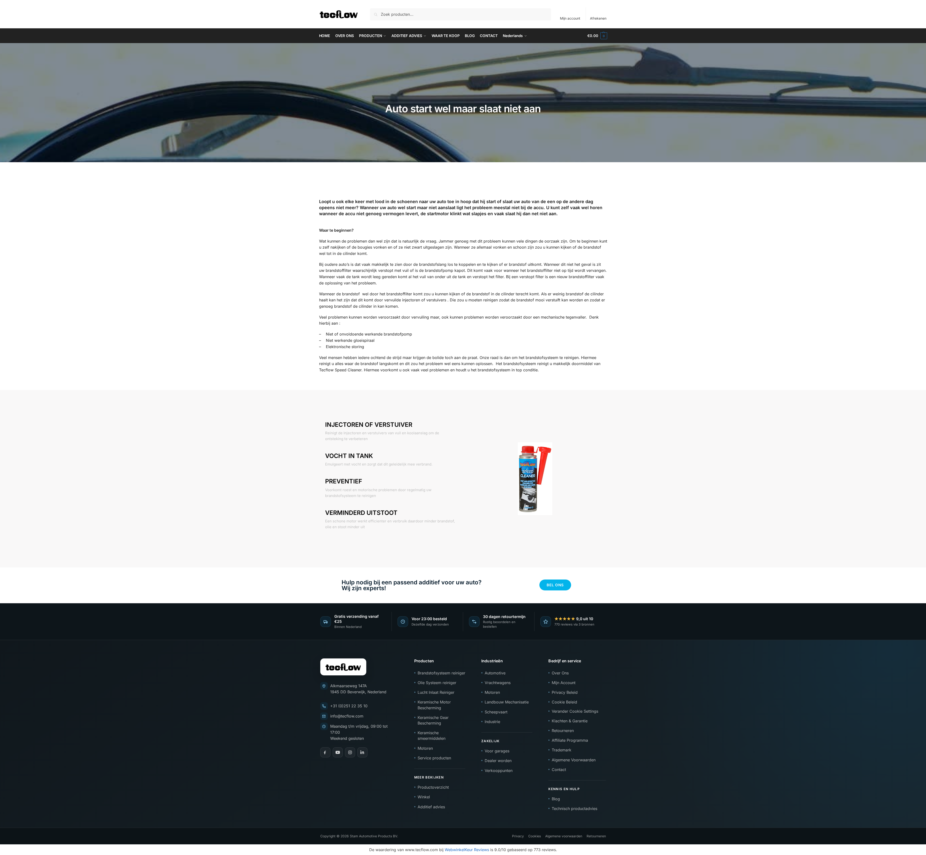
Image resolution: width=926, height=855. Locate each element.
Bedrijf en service (564, 660)
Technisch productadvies (574, 808)
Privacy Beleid (565, 692)
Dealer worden (498, 760)
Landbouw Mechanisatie (507, 702)
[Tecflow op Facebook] (325, 752)
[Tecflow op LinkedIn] (362, 752)
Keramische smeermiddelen (431, 735)
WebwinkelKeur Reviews (467, 849)
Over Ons (560, 673)
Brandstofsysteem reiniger (441, 673)
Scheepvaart (496, 712)
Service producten (434, 758)
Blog (556, 798)
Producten (424, 660)
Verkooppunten (499, 770)
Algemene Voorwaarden (574, 759)
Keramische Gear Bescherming (433, 720)
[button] (597, 36)
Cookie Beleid (564, 702)
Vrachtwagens (498, 682)
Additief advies (431, 806)
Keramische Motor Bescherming (434, 705)
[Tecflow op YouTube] (338, 752)
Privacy (518, 836)
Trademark (561, 750)
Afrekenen (598, 18)
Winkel (424, 796)
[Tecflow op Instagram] (350, 752)
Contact (559, 769)
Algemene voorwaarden (563, 836)
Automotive (495, 673)
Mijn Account (563, 682)
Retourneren (563, 730)
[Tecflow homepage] (343, 666)
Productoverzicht (433, 787)
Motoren (425, 748)
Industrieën (492, 660)
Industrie (492, 721)
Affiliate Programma (570, 740)
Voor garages (497, 750)
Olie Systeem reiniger (437, 682)
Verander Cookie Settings (575, 711)
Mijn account (570, 18)
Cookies (534, 836)
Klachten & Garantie (570, 720)
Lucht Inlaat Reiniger (436, 692)
